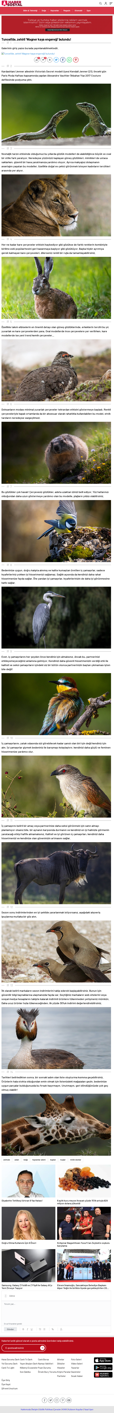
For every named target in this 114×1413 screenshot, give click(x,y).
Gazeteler (76, 1372)
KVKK (64, 1409)
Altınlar (60, 1359)
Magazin (66, 10)
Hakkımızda (26, 1409)
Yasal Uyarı (88, 1409)
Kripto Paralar (64, 1372)
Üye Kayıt (6, 1384)
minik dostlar (75, 1160)
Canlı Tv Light (7, 1367)
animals (6, 1160)
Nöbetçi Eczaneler (29, 1367)
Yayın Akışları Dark (29, 1363)
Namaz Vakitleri (45, 1363)
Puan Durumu (44, 1367)
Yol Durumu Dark (9, 1363)
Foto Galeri (76, 1359)
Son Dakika (25, 1372)
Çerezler (57, 1409)
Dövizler (61, 1363)
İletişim (35, 1409)
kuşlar (63, 1160)
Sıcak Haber (77, 1376)
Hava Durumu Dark (10, 1359)
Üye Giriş (5, 1380)
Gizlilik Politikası (46, 1409)
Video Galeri (77, 1363)
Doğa (44, 10)
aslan (17, 1160)
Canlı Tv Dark (26, 1359)
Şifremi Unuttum (9, 1388)
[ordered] (40, 1329)
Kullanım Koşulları (75, 1409)
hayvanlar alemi (39, 1160)
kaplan (53, 1160)
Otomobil (78, 10)
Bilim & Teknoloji (30, 10)
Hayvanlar (54, 10)
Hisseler (61, 1367)
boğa (26, 1160)
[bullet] (44, 1329)
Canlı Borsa (43, 1359)
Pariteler (61, 1376)
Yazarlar (75, 1367)
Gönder (10, 1329)
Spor (89, 10)
